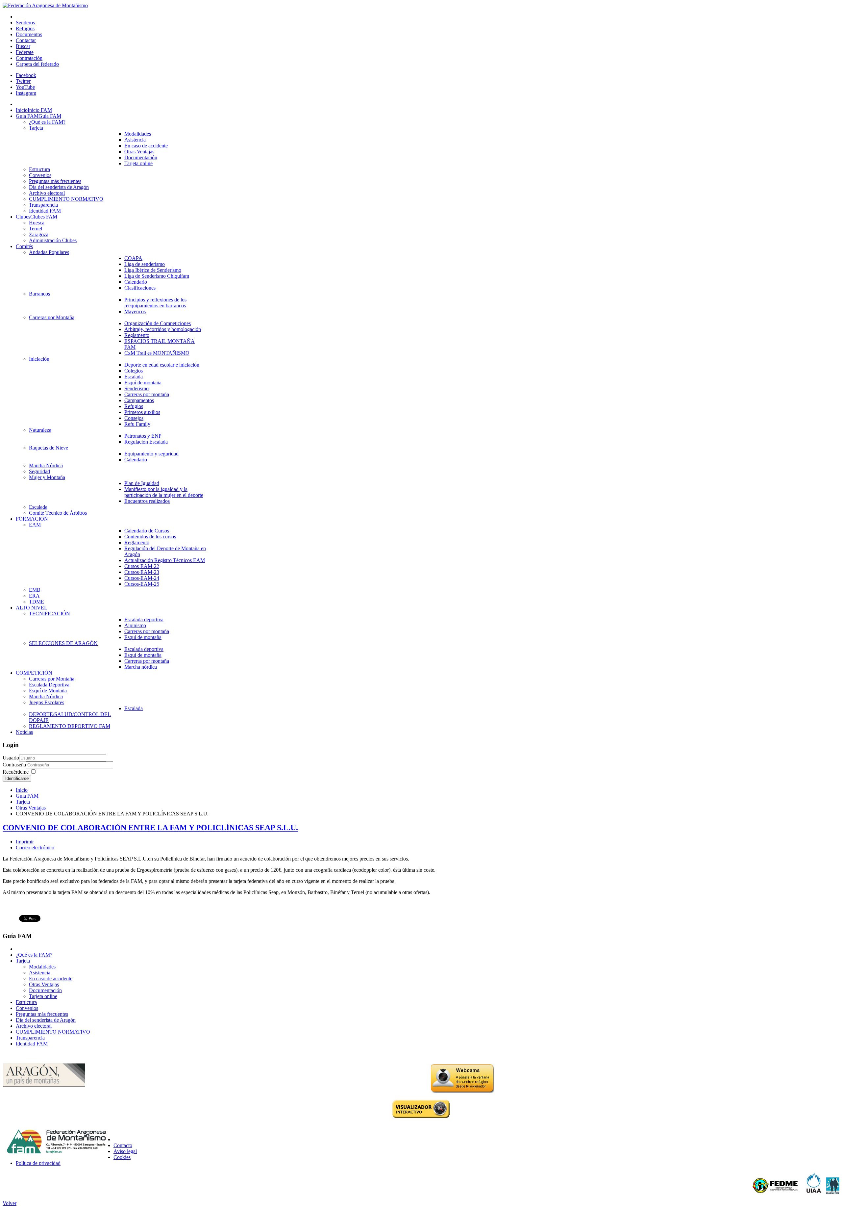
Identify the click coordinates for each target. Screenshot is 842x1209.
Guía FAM (27, 796)
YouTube (25, 87)
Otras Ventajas (31, 807)
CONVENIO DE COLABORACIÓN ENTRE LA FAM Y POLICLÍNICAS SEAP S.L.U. (150, 827)
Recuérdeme (16, 772)
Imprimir (25, 841)
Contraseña (14, 764)
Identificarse (17, 778)
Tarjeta (23, 802)
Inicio (22, 790)
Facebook (26, 75)
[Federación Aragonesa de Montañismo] (45, 5)
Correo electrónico (35, 847)
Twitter (23, 81)
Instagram (26, 93)
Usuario (11, 757)
